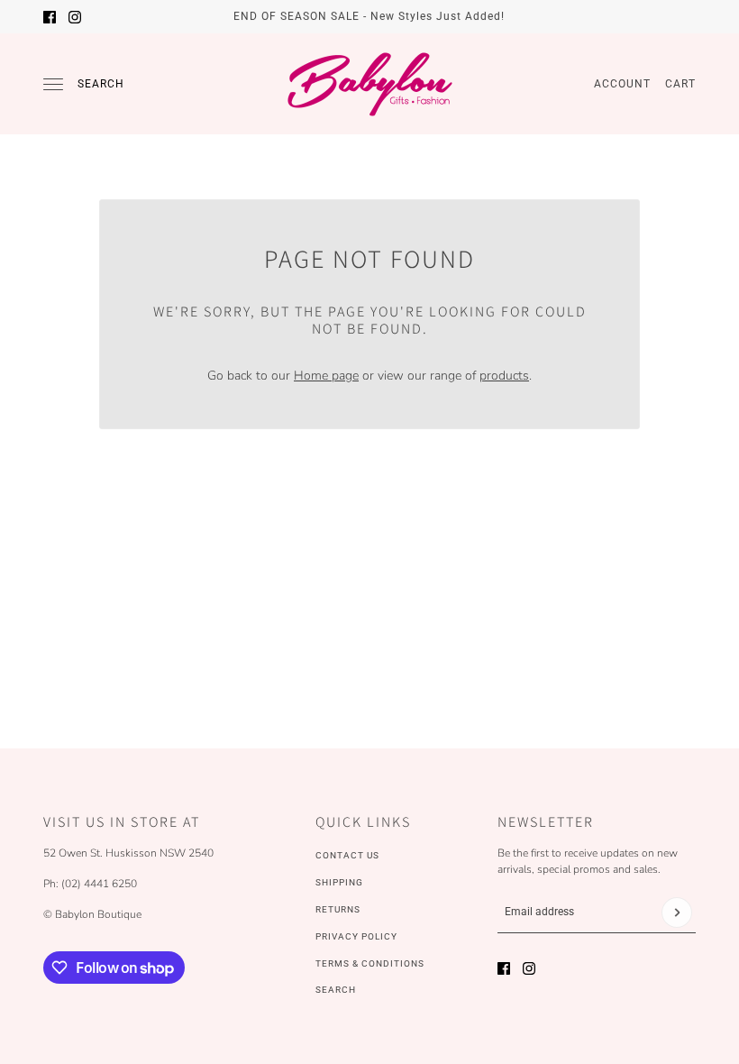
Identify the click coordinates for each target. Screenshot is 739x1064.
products (504, 375)
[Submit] (676, 912)
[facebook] (49, 17)
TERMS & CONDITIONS (369, 963)
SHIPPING (339, 882)
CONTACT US (347, 855)
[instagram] (75, 17)
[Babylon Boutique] (369, 84)
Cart (680, 84)
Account (622, 84)
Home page (326, 375)
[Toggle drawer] (53, 84)
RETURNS (337, 909)
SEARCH (335, 990)
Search (101, 84)
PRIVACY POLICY (356, 936)
